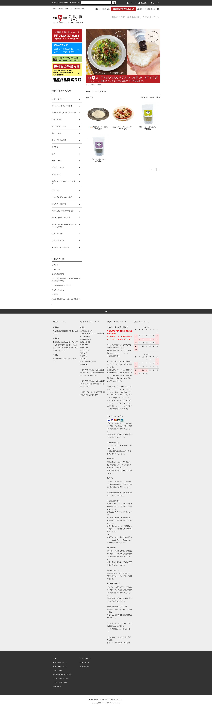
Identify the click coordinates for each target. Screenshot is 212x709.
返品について (57, 670)
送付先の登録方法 (58, 274)
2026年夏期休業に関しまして (62, 285)
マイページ (132, 3)
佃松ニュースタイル (96, 84)
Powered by (95, 703)
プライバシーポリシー (60, 678)
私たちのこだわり (58, 290)
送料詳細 (55, 294)
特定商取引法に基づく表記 (62, 674)
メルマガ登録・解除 (104, 9)
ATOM (59, 686)
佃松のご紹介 (80, 8)
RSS (54, 686)
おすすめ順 (144, 97)
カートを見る (84, 662)
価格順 (152, 97)
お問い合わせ (151, 9)
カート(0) (156, 3)
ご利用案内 (140, 9)
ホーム (54, 8)
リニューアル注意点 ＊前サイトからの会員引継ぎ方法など (66, 280)
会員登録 (144, 3)
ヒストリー (56, 265)
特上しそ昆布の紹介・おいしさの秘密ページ (66, 300)
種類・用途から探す (66, 8)
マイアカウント (85, 658)
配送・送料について (60, 666)
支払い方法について (60, 662)
